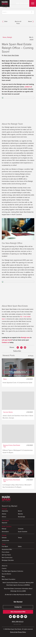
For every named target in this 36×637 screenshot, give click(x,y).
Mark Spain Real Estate (11, 55)
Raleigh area (25, 337)
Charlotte (20, 529)
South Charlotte (22, 531)
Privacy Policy (22, 632)
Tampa (20, 537)
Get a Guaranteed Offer (18, 612)
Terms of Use (14, 632)
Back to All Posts (18, 22)
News (4, 37)
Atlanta (4, 514)
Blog (3, 576)
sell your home (7, 340)
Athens (4, 517)
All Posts (30, 356)
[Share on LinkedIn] (17, 347)
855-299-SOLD (22, 3)
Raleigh (9, 37)
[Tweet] (24, 347)
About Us (4, 566)
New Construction (7, 557)
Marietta (20, 514)
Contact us (5, 342)
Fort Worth (5, 546)
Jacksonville (5, 540)
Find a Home (5, 552)
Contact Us (18, 607)
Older (5, 21)
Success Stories (6, 574)
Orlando (4, 537)
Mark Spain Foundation (8, 579)
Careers (4, 568)
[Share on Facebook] (21, 347)
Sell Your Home (6, 555)
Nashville (4, 523)
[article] (18, 372)
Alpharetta (5, 511)
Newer (30, 21)
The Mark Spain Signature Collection (12, 571)
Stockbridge (21, 517)
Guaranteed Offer (7, 549)
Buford (20, 511)
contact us (28, 87)
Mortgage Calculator (8, 560)
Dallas (20, 546)
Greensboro (5, 531)
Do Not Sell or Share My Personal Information (18, 594)
